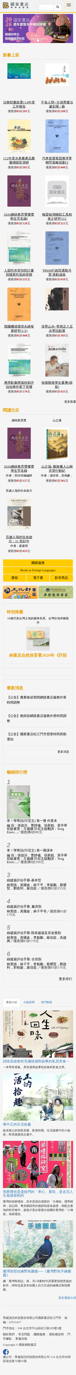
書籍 (14, 578)
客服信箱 (21, 1338)
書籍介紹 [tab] (11, 1002)
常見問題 (24, 1334)
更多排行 (65, 979)
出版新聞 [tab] (29, 1002)
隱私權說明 (56, 1334)
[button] (8, 30)
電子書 (38, 578)
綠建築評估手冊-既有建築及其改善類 (34, 933)
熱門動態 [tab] (46, 1002)
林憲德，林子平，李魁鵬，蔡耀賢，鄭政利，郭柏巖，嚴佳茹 (36, 965)
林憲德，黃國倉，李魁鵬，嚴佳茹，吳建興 (36, 939)
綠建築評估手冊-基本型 (24, 880)
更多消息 (63, 751)
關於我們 (9, 1334)
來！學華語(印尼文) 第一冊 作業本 (32, 821)
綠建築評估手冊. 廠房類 (24, 906)
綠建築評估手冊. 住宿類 (24, 959)
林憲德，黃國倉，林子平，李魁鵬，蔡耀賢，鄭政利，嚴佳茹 (36, 886)
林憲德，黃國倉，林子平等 (27, 911)
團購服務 (38, 563)
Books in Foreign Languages (38, 570)
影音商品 (61, 578)
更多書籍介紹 (67, 1297)
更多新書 (70, 401)
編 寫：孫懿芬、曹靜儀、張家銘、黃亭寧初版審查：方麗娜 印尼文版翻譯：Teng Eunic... (37, 829)
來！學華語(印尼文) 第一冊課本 (30, 850)
